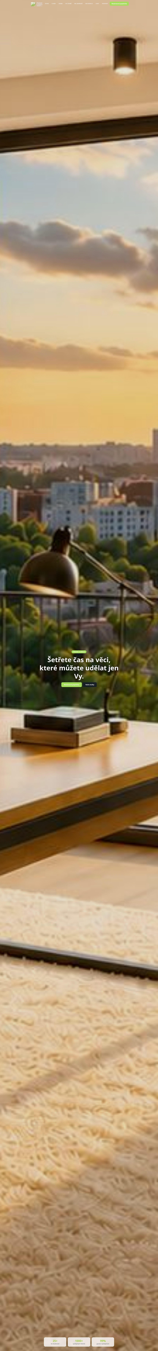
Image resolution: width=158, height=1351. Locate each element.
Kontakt (105, 3)
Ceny (97, 3)
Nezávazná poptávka (119, 4)
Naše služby (89, 685)
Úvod (47, 3)
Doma (61, 3)
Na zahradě (78, 3)
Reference (89, 3)
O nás (54, 3)
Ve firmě (68, 3)
